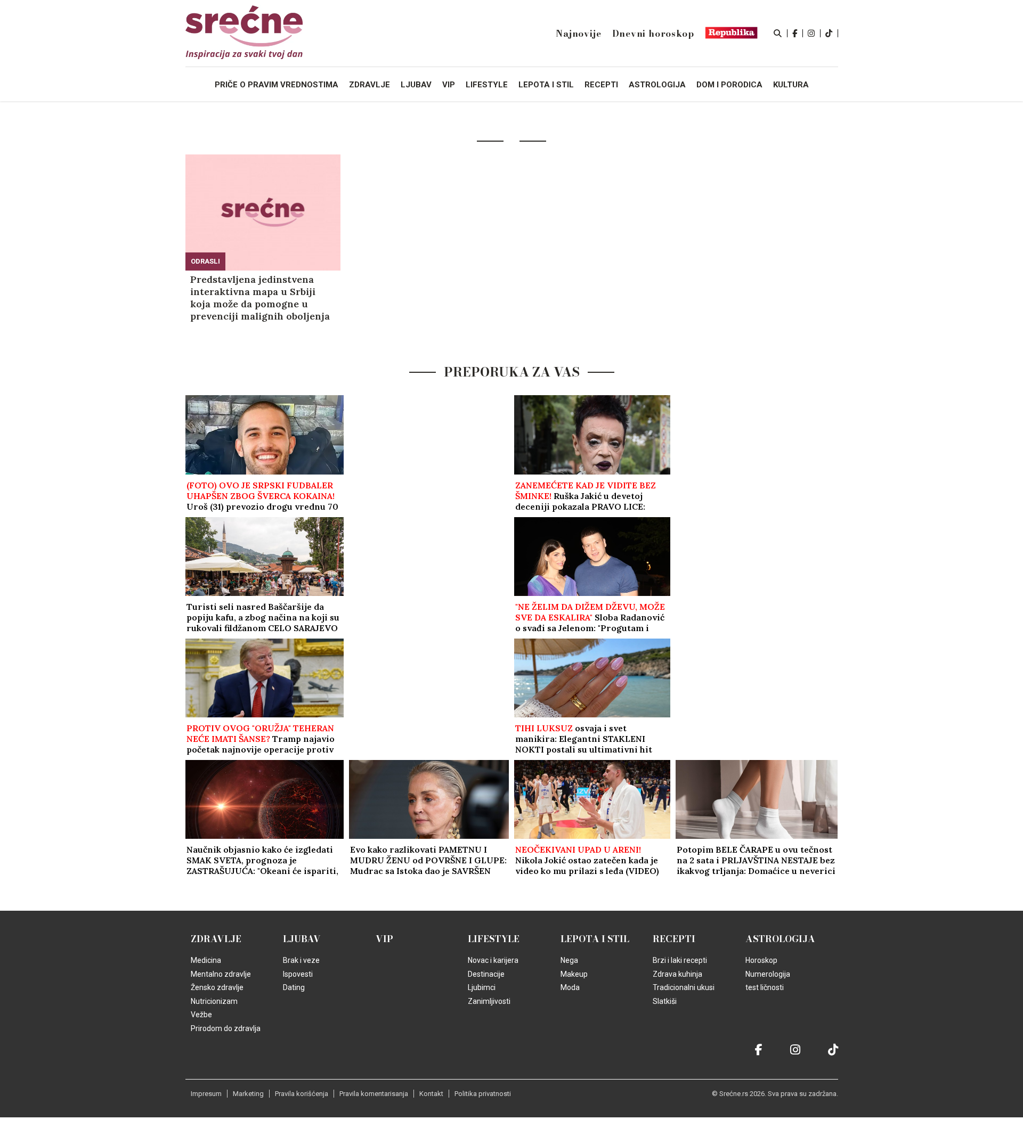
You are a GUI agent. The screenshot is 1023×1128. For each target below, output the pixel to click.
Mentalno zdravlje (221, 974)
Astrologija (780, 939)
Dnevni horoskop (653, 33)
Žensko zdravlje (217, 987)
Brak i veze (301, 960)
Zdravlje (216, 939)
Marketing (248, 1094)
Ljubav (302, 939)
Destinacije (486, 974)
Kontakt (431, 1094)
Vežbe (201, 1014)
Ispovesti (298, 974)
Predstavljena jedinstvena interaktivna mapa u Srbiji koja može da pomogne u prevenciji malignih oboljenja (260, 297)
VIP (384, 939)
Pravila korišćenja (301, 1094)
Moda (570, 987)
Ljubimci (482, 987)
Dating (294, 987)
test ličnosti (764, 987)
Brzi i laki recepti (680, 960)
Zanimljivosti (489, 1001)
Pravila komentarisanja (373, 1094)
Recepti (674, 939)
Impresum (206, 1094)
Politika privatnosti (482, 1094)
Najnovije (578, 33)
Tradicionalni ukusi (684, 987)
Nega (569, 960)
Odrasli (205, 261)
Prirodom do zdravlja (226, 1028)
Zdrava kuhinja (677, 974)
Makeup (574, 974)
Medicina (206, 960)
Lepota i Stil (595, 939)
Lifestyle (493, 939)
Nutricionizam (214, 1001)
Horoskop (761, 960)
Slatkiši (665, 1001)
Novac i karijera (493, 960)
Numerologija (767, 974)
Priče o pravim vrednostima (276, 84)
